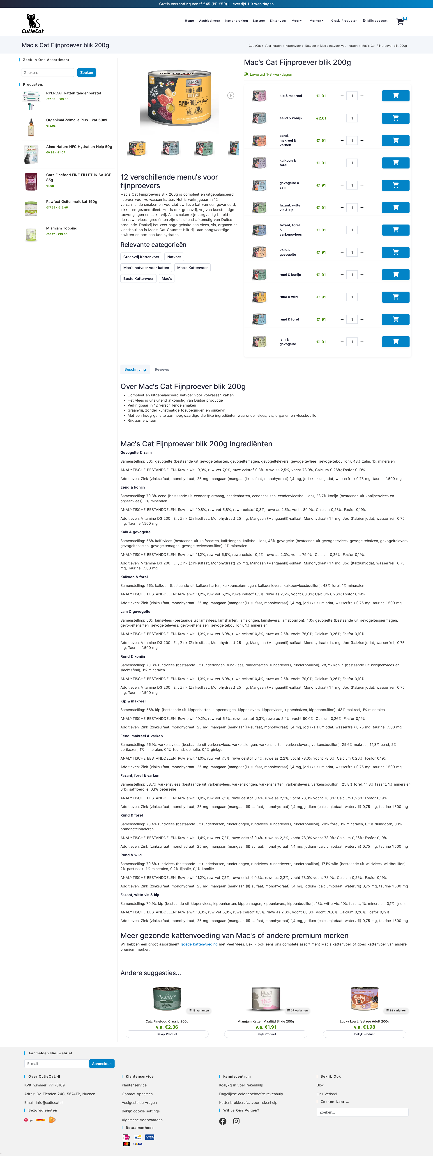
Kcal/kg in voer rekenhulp (241, 1085)
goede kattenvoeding (199, 944)
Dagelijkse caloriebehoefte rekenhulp (251, 1094)
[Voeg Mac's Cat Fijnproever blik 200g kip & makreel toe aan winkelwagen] (396, 95)
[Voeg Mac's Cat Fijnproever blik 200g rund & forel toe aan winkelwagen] (396, 319)
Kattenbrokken (236, 20)
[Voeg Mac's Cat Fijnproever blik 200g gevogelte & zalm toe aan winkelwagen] (396, 185)
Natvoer (259, 20)
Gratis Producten (344, 20)
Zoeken (86, 72)
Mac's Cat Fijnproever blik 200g (384, 45)
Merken (315, 20)
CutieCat (255, 45)
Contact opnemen (137, 1094)
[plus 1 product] (361, 95)
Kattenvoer (293, 45)
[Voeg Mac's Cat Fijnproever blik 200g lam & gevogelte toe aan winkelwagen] (396, 341)
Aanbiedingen (209, 20)
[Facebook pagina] (222, 1121)
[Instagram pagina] (236, 1121)
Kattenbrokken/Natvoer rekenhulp (248, 1102)
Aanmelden (102, 1063)
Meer (295, 20)
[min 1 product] (342, 95)
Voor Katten (273, 45)
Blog (320, 1085)
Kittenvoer (278, 20)
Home (189, 20)
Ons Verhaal (327, 1094)
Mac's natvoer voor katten (339, 45)
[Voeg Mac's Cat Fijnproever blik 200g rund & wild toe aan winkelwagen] (396, 297)
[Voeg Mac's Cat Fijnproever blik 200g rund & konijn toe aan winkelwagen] (396, 274)
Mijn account (376, 20)
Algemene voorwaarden (142, 1120)
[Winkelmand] (400, 22)
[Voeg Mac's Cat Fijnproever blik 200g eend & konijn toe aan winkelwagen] (396, 118)
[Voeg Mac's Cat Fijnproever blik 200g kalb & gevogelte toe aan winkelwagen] (396, 252)
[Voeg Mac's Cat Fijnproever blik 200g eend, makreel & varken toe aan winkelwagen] (396, 140)
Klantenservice (134, 1085)
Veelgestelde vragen (139, 1102)
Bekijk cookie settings (141, 1111)
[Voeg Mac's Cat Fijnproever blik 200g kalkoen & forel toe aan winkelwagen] (396, 162)
